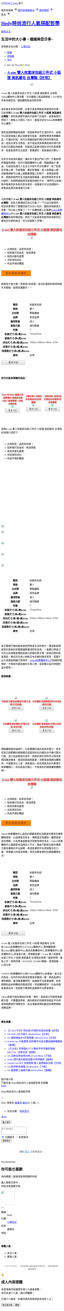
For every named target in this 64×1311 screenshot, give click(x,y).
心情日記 (25, 46)
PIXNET (14, 1266)
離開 (17, 1305)
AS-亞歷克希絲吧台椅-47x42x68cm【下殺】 (30, 1056)
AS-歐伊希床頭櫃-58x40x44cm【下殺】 (27, 1066)
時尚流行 (24, 1111)
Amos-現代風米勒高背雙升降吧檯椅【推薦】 (30, 1059)
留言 (24, 1103)
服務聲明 (32, 1269)
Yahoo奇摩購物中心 (40, 660)
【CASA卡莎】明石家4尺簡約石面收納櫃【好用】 (33, 1030)
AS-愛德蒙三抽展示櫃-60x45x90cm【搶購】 (30, 1070)
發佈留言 (6, 1141)
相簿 (9, 52)
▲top (4, 1116)
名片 (9, 60)
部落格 (10, 56)
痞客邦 (18, 1103)
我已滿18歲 (7, 1305)
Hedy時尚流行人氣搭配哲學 (30, 23)
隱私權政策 (53, 1266)
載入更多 (6, 1122)
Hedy (3, 1086)
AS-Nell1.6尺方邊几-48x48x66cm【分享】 (28, 1034)
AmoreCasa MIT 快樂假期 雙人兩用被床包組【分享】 (35, 1063)
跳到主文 (6, 31)
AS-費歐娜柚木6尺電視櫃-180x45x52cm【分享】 (32, 1038)
